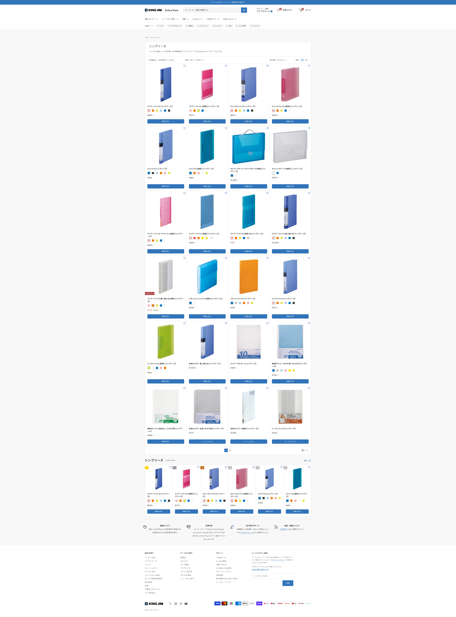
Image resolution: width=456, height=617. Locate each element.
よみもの (196, 19)
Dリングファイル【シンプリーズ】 (242, 106)
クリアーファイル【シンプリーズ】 (160, 106)
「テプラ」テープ (151, 561)
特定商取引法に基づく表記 (227, 579)
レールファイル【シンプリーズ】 (284, 429)
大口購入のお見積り (224, 568)
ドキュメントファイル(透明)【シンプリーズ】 (206, 299)
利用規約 (219, 575)
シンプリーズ (155, 37)
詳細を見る (166, 121)
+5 (211, 238)
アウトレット (204, 26)
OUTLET (184, 561)
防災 (230, 26)
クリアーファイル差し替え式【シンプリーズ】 (289, 234)
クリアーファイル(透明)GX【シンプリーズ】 (247, 234)
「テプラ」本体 (150, 558)
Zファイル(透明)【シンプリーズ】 (201, 169)
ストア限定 (242, 26)
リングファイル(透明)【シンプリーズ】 (161, 364)
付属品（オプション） (152, 589)
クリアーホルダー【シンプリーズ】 (243, 364)
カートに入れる (207, 441)
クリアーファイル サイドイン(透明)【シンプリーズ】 (164, 235)
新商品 (190, 26)
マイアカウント (263, 11)
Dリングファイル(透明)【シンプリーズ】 (287, 106)
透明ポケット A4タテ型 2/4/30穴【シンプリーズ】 (289, 365)
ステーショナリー (151, 568)
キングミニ (218, 26)
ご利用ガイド (211, 19)
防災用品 (148, 582)
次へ (303, 450)
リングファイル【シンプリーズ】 (284, 299)
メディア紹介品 (186, 572)
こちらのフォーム (246, 532)
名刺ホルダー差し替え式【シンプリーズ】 (205, 364)
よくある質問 (221, 561)
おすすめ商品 (185, 575)
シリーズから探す (168, 19)
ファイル (148, 565)
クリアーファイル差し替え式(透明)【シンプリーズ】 (165, 300)
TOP (146, 37)
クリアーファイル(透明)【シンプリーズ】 (204, 106)
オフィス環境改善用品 (153, 579)
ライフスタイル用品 (152, 575)
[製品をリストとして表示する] (306, 60)
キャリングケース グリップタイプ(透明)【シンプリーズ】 (248, 170)
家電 (147, 586)
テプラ (161, 26)
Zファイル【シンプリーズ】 (157, 169)
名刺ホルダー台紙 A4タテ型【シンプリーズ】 (206, 429)
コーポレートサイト (223, 582)
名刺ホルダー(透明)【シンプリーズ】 (244, 429)
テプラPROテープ (176, 26)
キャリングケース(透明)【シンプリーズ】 (287, 169)
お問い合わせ (228, 19)
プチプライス (185, 568)
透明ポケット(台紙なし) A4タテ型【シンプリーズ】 (164, 430)
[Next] (311, 490)
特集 (184, 19)
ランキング (256, 26)
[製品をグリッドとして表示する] (302, 60)
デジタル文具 (150, 572)
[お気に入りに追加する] (184, 65)
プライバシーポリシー (224, 572)
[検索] (244, 10)
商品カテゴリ (150, 19)
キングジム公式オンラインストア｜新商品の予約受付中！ (228, 2)
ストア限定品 (150, 593)
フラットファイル (243, 299)
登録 (288, 583)
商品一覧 (308, 461)
